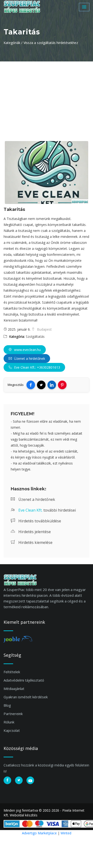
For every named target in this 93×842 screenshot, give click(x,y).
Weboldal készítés (23, 815)
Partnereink (13, 713)
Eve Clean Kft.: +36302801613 (36, 367)
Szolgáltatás (35, 336)
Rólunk (9, 722)
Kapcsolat (12, 730)
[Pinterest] (62, 385)
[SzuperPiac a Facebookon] (7, 780)
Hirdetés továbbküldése (39, 521)
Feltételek (12, 671)
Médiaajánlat (14, 688)
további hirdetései (47, 510)
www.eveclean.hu (27, 349)
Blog (7, 705)
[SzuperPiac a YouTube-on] (30, 780)
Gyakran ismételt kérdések (26, 696)
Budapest (44, 329)
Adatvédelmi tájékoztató (24, 680)
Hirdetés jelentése (34, 531)
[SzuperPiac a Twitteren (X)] (19, 780)
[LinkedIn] (51, 385)
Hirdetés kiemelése (34, 542)
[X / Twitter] (41, 385)
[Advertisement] (46, 97)
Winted (66, 833)
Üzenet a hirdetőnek (29, 358)
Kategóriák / (13, 42)
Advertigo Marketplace (39, 833)
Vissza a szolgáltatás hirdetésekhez (51, 42)
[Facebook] (30, 385)
